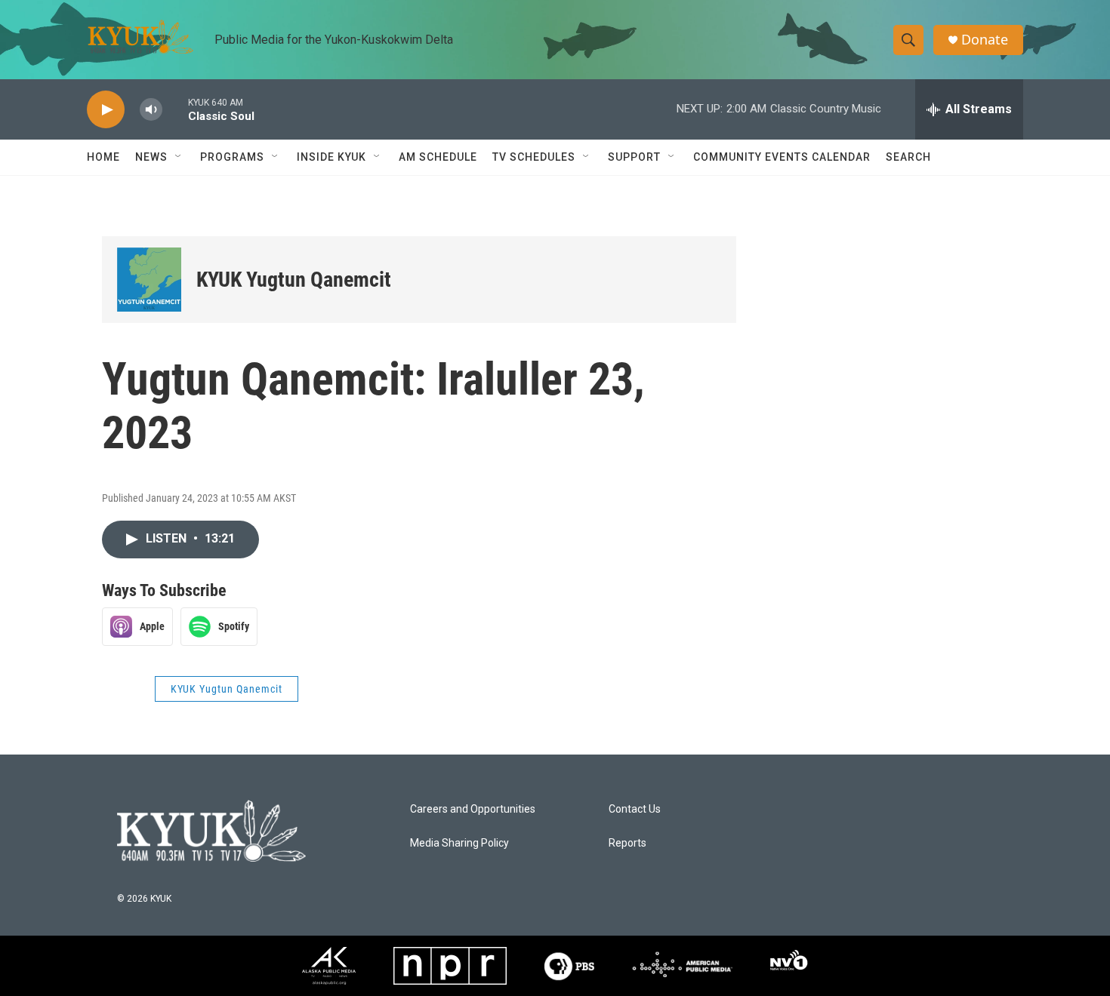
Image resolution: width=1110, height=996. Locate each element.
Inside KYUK (331, 157)
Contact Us (635, 809)
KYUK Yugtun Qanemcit (293, 279)
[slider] (175, 109)
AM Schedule (438, 157)
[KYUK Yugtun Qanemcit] (149, 279)
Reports (627, 843)
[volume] (151, 110)
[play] (106, 109)
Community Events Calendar (782, 157)
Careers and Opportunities (472, 809)
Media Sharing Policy (459, 843)
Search (908, 157)
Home (103, 157)
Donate (984, 40)
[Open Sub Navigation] (179, 157)
